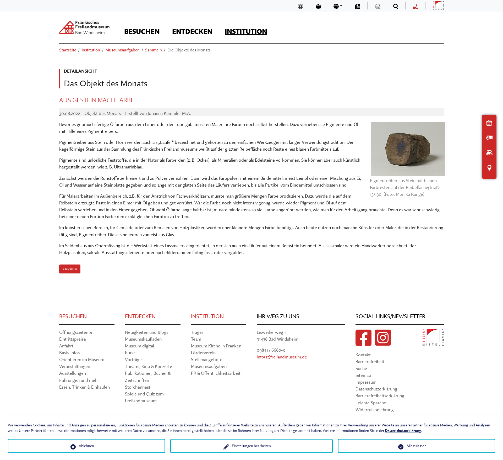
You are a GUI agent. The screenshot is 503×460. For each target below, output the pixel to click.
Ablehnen (86, 445)
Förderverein (203, 352)
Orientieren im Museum (81, 359)
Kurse (130, 352)
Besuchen (73, 316)
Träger (197, 332)
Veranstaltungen (74, 366)
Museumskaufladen (143, 339)
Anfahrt (66, 345)
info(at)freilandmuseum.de (282, 356)
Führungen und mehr (79, 380)
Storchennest (137, 387)
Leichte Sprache (371, 402)
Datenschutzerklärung (376, 389)
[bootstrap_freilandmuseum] (84, 27)
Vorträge (133, 359)
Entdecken (140, 316)
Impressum (366, 382)
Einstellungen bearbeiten (251, 445)
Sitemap (363, 375)
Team (196, 339)
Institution (207, 316)
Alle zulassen (417, 445)
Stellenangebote (206, 359)
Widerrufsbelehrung (375, 409)
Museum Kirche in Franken (216, 345)
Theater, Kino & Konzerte (148, 366)
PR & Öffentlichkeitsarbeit (215, 373)
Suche (361, 368)
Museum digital (139, 345)
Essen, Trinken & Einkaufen (84, 387)
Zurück (70, 269)
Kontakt (363, 354)
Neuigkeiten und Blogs (146, 332)
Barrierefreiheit (370, 361)
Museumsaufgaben (209, 366)
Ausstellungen (72, 373)
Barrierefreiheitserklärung (380, 395)
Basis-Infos (69, 352)
